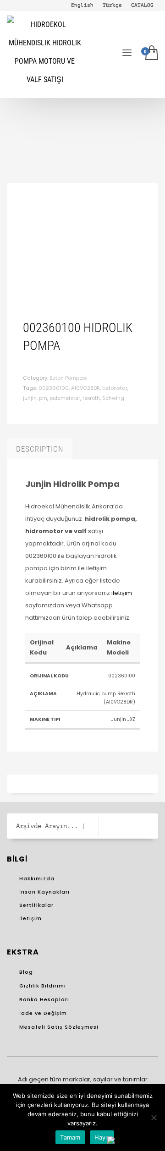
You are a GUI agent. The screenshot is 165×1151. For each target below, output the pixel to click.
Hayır (102, 1137)
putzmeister (65, 398)
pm (43, 398)
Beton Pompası (69, 378)
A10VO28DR (85, 388)
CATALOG (142, 5)
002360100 (53, 388)
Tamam (70, 1137)
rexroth (91, 398)
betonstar (114, 388)
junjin (30, 398)
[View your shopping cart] (151, 54)
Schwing (113, 398)
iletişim (121, 593)
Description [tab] (39, 448)
